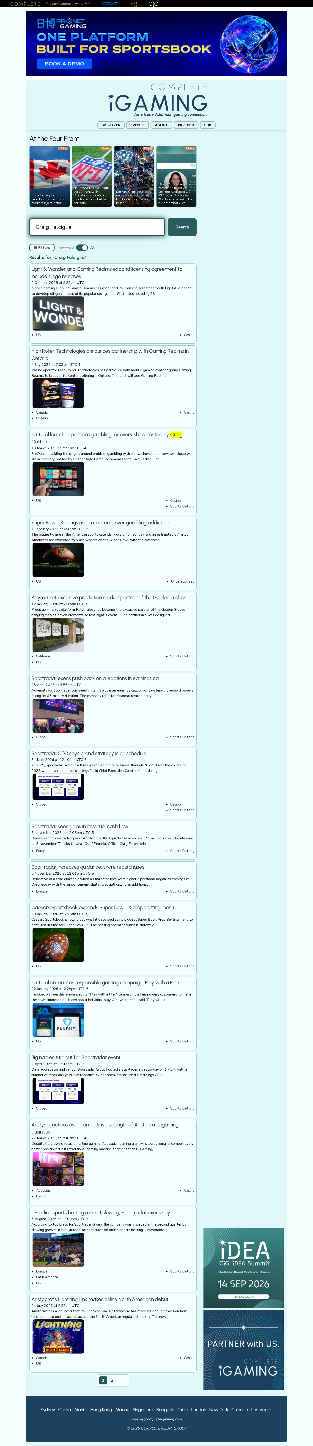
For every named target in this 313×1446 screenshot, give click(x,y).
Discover (111, 125)
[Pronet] (156, 43)
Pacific (41, 1196)
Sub (207, 125)
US (38, 334)
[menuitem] (111, 125)
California (43, 656)
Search (182, 227)
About (161, 125)
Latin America (47, 1277)
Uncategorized (183, 581)
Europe (41, 850)
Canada (42, 412)
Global (41, 737)
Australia (43, 1190)
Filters (42, 247)
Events (137, 125)
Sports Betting (182, 506)
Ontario (42, 418)
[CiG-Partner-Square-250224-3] (243, 1349)
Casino (189, 334)
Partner (186, 125)
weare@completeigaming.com (157, 1419)
